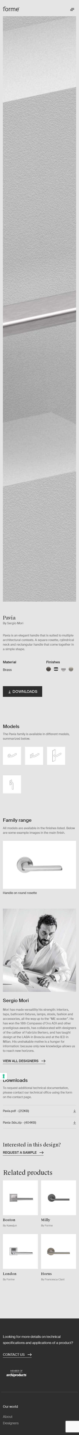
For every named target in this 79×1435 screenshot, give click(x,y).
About (7, 1416)
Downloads (24, 691)
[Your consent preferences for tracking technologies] (3, 1076)
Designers (11, 1423)
